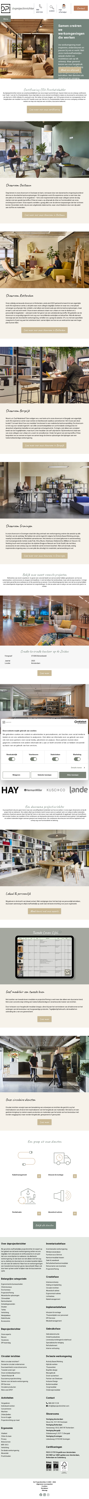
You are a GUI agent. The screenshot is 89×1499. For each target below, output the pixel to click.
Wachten (4, 1412)
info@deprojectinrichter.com (58, 1406)
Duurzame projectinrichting (11, 1379)
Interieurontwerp (52, 1282)
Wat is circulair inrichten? (10, 1361)
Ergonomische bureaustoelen (12, 1284)
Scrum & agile (6, 1417)
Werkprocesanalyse (53, 1252)
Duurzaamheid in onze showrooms (14, 1367)
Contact (81, 8)
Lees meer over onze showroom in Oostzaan (45, 215)
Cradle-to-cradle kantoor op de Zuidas (44, 651)
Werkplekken (6, 1315)
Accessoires (5, 1321)
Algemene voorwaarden (44, 1484)
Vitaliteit (4, 1433)
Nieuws (3, 1337)
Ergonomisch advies (53, 1293)
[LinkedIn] (44, 1495)
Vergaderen (5, 1403)
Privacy (3, 1439)
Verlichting (5, 1312)
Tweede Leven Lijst (8, 1370)
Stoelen (4, 1307)
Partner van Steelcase (54, 1379)
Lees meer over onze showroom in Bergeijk (44, 445)
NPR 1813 (4, 1445)
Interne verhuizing (52, 1348)
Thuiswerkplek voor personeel (57, 1315)
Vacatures (5, 1340)
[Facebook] (40, 1495)
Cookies (44, 1486)
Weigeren (16, 775)
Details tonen (76, 768)
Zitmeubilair (5, 1298)
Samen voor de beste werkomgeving (14, 1381)
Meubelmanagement (54, 1321)
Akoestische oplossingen (10, 1295)
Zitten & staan (6, 1436)
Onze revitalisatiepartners (10, 1373)
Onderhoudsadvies (53, 1337)
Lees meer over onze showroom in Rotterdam (44, 330)
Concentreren (6, 1409)
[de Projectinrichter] (17, 8)
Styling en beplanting (53, 1285)
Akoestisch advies (52, 1291)
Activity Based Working (54, 1361)
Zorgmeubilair (51, 1387)
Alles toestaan (72, 775)
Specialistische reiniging (55, 1343)
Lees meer (44, 673)
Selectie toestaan (44, 775)
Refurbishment (51, 1345)
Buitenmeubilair (52, 1384)
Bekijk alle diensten (44, 1225)
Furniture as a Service (54, 1255)
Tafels (3, 1310)
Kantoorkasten (6, 1301)
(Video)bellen (6, 1414)
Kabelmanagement (53, 1299)
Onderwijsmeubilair (53, 1390)
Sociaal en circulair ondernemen (13, 1364)
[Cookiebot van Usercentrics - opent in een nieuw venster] (76, 722)
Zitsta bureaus (6, 1287)
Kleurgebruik (50, 1373)
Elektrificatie (5, 1318)
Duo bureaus (5, 1290)
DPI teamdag (6, 1343)
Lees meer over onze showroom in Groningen (44, 555)
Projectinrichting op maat (10, 1420)
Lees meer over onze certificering (44, 109)
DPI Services (50, 1318)
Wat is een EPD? (7, 1390)
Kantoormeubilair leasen (55, 1257)
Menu (5, 19)
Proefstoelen (6, 1456)
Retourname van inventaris (56, 1266)
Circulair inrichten (52, 1288)
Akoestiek (4, 1453)
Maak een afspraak (70, 70)
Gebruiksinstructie (52, 1334)
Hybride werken (51, 1364)
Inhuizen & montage (53, 1312)
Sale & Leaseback (52, 1260)
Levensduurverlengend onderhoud (58, 1340)
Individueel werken (8, 1406)
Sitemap (44, 1490)
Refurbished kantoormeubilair (57, 1263)
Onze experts (6, 1334)
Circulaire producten (8, 1387)
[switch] (33, 759)
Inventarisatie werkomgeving (56, 1249)
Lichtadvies (50, 1296)
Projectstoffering (7, 1293)
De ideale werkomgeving (10, 1450)
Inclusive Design (52, 1381)
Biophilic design (51, 1370)
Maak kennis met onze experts (44, 911)
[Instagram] (48, 1495)
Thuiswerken (51, 1367)
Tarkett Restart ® (7, 1376)
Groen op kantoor (52, 1376)
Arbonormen (6, 1442)
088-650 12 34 (53, 1403)
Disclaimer (44, 1488)
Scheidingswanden (8, 1304)
